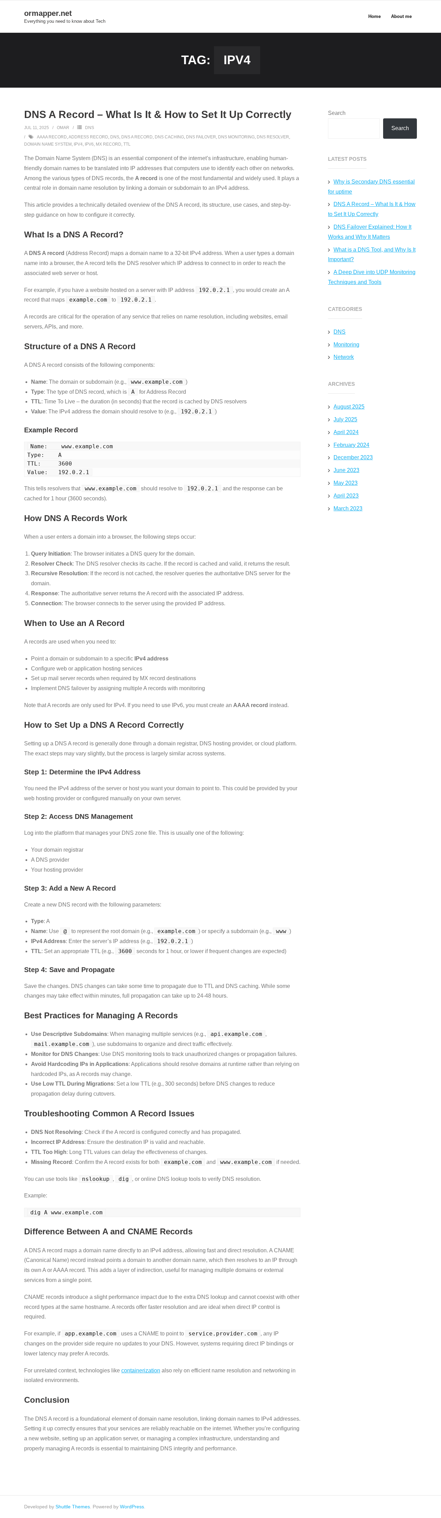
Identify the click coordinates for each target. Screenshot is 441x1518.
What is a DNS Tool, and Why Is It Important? (372, 255)
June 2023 (346, 470)
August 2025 (349, 407)
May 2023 (346, 483)
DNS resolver (273, 137)
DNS (89, 127)
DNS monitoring (236, 137)
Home (374, 16)
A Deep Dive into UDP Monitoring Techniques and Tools (372, 277)
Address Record (88, 137)
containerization (140, 1370)
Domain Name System (48, 144)
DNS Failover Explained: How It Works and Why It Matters (369, 232)
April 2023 (346, 496)
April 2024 (346, 432)
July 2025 (345, 419)
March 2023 (348, 508)
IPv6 (89, 144)
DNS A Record (137, 137)
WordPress (132, 1506)
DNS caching (169, 137)
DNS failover (201, 137)
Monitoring (346, 344)
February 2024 (351, 445)
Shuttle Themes (72, 1506)
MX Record (108, 144)
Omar (63, 127)
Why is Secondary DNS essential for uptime (371, 187)
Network (344, 357)
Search (337, 113)
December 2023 (353, 457)
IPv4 (78, 144)
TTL (127, 144)
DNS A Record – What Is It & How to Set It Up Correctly (157, 114)
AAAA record (52, 137)
